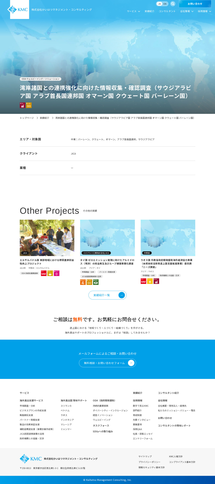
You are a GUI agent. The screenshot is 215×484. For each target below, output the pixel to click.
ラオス (64, 415)
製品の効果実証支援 (29, 424)
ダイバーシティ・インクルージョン (110, 410)
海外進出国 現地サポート (74, 400)
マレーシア (66, 424)
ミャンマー (66, 429)
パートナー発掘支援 (29, 419)
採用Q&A (137, 429)
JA (159, 3)
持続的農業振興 (100, 405)
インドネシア (67, 419)
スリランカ (66, 405)
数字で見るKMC (141, 405)
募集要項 (137, 424)
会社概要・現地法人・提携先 (172, 405)
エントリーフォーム (143, 438)
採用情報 (203, 11)
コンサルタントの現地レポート (174, 425)
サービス (132, 11)
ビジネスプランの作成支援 (33, 410)
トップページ (27, 118)
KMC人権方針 (176, 456)
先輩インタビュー (141, 419)
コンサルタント (167, 11)
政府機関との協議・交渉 (32, 438)
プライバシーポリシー (149, 461)
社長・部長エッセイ (143, 433)
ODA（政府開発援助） (105, 400)
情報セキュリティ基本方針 (152, 467)
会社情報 (185, 11)
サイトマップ (145, 456)
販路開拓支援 (26, 415)
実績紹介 (149, 11)
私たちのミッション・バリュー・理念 (176, 410)
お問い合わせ (195, 3)
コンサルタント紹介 (168, 393)
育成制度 (137, 415)
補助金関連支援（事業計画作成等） (37, 429)
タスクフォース (101, 425)
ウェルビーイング (101, 419)
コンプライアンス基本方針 (182, 461)
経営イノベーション (103, 415)
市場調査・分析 (27, 405)
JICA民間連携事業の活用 (32, 433)
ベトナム (65, 410)
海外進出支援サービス (31, 400)
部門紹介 (137, 410)
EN (165, 3)
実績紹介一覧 (101, 295)
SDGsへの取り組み (103, 431)
